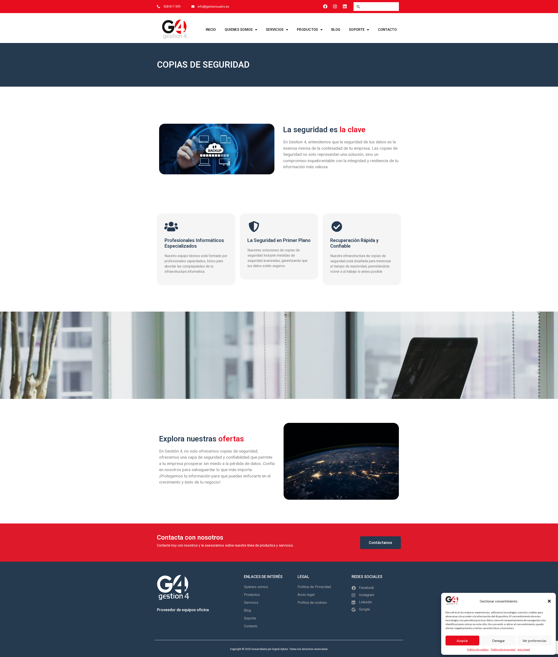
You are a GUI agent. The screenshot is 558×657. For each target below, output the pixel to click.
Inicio (211, 29)
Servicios (275, 29)
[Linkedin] (344, 6)
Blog (335, 29)
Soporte (357, 29)
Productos (307, 29)
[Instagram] (335, 6)
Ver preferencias (534, 641)
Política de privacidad (503, 649)
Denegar (498, 641)
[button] (549, 601)
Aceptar (462, 641)
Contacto (387, 29)
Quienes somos (239, 29)
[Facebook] (325, 6)
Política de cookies (478, 649)
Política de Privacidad (314, 587)
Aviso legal (523, 649)
